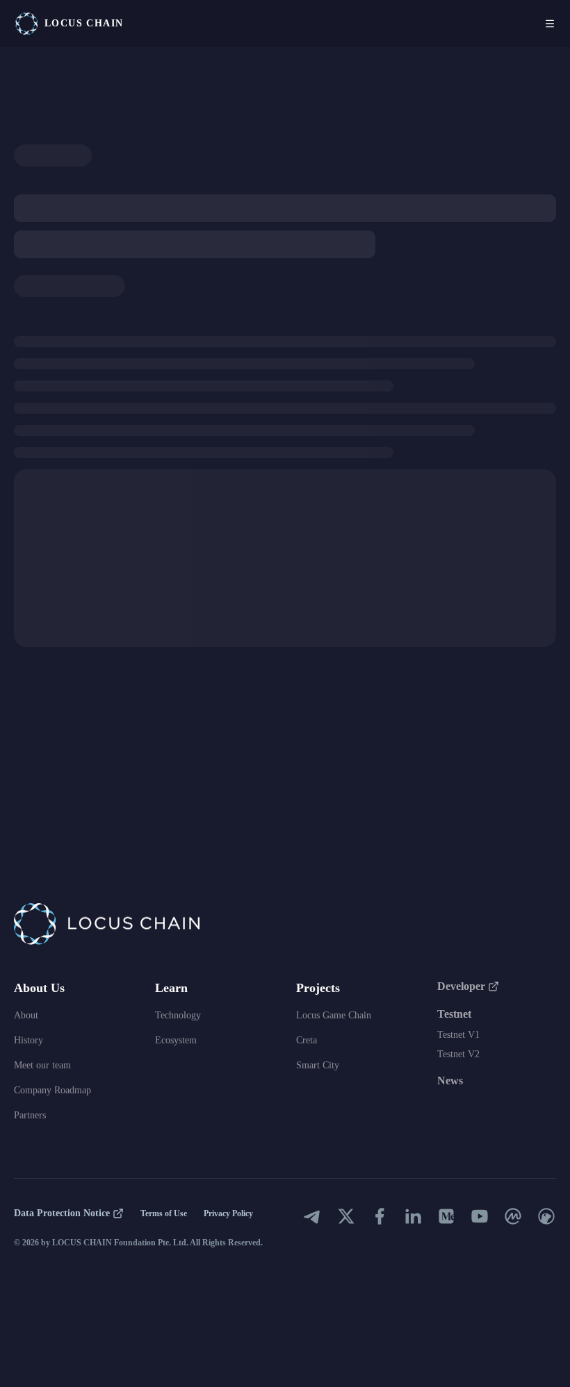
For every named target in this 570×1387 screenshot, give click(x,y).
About (26, 1015)
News (450, 1080)
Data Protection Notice (62, 1213)
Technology (178, 1015)
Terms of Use (163, 1213)
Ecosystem (176, 1040)
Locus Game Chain (333, 1015)
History (28, 1040)
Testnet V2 (458, 1054)
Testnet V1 (458, 1034)
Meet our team (42, 1065)
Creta (306, 1040)
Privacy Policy (228, 1213)
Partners (30, 1115)
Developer (461, 986)
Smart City (317, 1065)
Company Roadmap (52, 1090)
